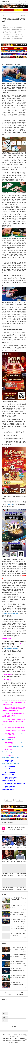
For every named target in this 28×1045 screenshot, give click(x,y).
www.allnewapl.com (19, 783)
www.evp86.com (6, 638)
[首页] (26, 1034)
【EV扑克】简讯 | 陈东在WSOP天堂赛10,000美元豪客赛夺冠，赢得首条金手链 (17, 970)
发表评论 (23, 15)
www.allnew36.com (7, 769)
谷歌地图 (16, 1036)
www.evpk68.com (20, 743)
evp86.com (9, 504)
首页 (3, 4)
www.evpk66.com (12, 64)
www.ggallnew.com (8, 789)
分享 (20, 800)
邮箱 (5, 1017)
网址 (4, 1020)
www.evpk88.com (19, 644)
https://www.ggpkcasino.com (10, 763)
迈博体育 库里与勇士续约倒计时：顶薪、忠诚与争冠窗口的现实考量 (8, 847)
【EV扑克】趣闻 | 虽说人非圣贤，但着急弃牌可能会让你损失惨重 (18, 984)
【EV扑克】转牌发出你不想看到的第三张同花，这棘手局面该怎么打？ (18, 977)
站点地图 (23, 1034)
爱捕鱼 (17, 829)
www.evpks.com (20, 727)
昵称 (5, 1013)
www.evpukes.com (18, 746)
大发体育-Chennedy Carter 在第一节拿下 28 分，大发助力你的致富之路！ (17, 921)
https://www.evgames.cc (9, 752)
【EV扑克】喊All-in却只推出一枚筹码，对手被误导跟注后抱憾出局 (20, 889)
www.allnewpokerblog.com (10, 613)
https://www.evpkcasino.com (10, 757)
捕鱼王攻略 (8, 4)
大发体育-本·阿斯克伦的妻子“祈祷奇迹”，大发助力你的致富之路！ (18, 949)
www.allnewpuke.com (8, 780)
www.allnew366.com (8, 774)
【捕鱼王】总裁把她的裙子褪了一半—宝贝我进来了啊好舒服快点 (18, 928)
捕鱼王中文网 (5, 1)
